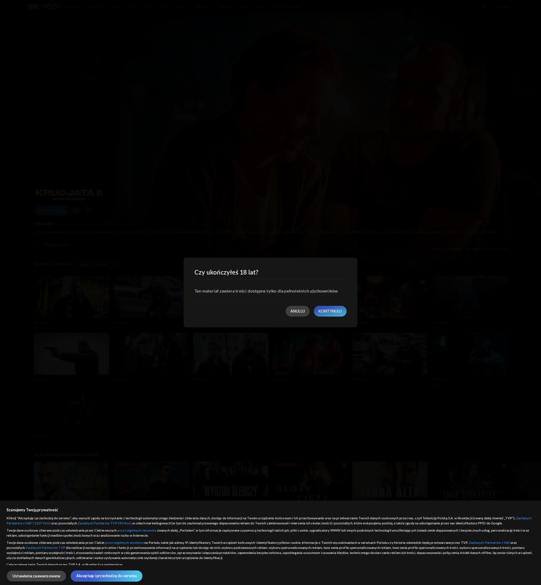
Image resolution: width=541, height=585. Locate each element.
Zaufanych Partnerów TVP (45, 548)
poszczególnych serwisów (136, 530)
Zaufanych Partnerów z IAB (489, 542)
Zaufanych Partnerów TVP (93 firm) (104, 523)
